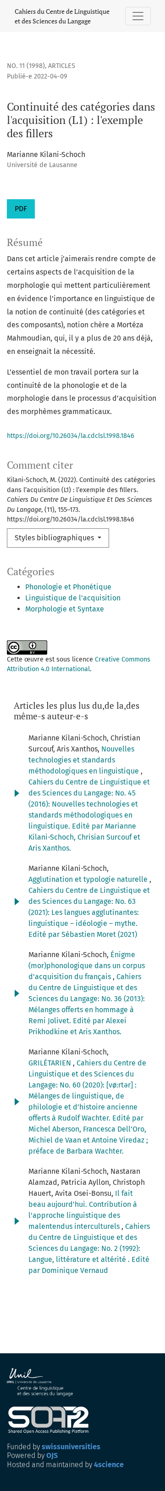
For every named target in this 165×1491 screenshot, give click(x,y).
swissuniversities (71, 1446)
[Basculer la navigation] (138, 16)
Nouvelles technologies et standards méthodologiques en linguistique (84, 760)
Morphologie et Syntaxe (64, 609)
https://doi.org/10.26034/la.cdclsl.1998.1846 (70, 436)
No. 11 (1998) (26, 66)
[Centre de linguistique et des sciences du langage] (40, 1382)
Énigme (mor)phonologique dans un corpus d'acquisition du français (86, 965)
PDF (21, 208)
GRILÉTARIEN (50, 1063)
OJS (52, 1455)
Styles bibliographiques (55, 537)
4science (109, 1464)
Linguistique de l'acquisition (73, 598)
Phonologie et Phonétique (68, 587)
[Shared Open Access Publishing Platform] (52, 1420)
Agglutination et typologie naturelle (88, 879)
